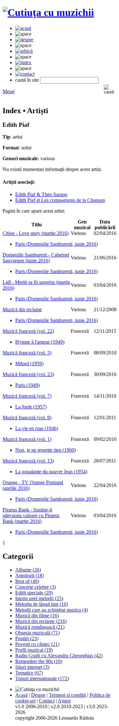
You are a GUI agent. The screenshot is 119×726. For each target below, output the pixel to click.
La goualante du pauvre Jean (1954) (51, 471)
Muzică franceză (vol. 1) (27, 439)
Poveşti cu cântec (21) (37, 644)
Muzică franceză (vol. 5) (27, 352)
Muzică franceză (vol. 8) (27, 417)
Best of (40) (27, 581)
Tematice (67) (29, 672)
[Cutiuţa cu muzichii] (48, 12)
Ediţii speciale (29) (34, 592)
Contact (47, 700)
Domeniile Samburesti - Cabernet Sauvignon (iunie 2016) (36, 257)
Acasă (21, 695)
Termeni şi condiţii (67, 695)
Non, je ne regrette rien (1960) (45, 450)
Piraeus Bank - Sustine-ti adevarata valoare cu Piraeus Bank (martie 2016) (31, 515)
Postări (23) (26, 638)
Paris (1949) (27, 385)
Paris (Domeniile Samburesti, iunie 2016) (56, 244)
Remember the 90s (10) (38, 661)
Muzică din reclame (22, 309)
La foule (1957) (31, 406)
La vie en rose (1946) (36, 428)
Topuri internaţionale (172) (42, 678)
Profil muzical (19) (34, 650)
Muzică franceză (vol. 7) (27, 396)
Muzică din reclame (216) (41, 621)
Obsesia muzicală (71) (37, 632)
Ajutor (64, 700)
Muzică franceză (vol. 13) (28, 460)
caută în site (27, 80)
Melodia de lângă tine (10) (41, 604)
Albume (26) (28, 569)
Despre (38, 695)
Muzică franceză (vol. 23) (28, 374)
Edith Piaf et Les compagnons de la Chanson (60, 200)
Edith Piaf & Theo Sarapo (41, 194)
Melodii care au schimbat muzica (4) (51, 610)
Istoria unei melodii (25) (39, 598)
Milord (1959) (29, 363)
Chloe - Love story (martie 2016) (36, 233)
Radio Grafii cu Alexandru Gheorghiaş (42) (58, 655)
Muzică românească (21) (39, 627)
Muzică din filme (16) (37, 615)
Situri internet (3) (32, 667)
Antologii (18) (29, 575)
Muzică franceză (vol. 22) (28, 331)
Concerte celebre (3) (35, 587)
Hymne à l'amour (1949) (39, 342)
